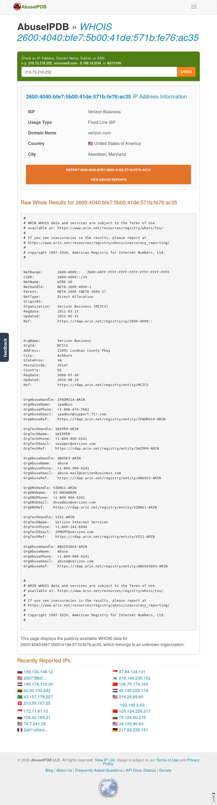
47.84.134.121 (132, 672)
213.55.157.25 (37, 703)
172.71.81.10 (36, 711)
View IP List (105, 759)
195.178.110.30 (38, 684)
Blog (49, 770)
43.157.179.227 (38, 697)
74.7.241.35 (35, 724)
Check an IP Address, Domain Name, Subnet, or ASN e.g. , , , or (71, 60)
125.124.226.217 (135, 711)
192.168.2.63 (132, 705)
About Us (64, 770)
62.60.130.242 (37, 690)
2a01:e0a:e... (36, 730)
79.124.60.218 (132, 717)
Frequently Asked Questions (99, 770)
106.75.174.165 (133, 684)
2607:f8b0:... (35, 678)
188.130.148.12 (38, 672)
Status (149, 770)
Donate (165, 770)
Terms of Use (167, 759)
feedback (5, 347)
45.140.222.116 (133, 690)
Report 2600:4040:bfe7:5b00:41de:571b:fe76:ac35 (108, 169)
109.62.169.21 (37, 717)
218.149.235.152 (135, 678)
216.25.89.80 (131, 697)
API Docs (134, 770)
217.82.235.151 (133, 730)
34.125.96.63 (131, 724)
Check (186, 71)
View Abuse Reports (109, 179)
